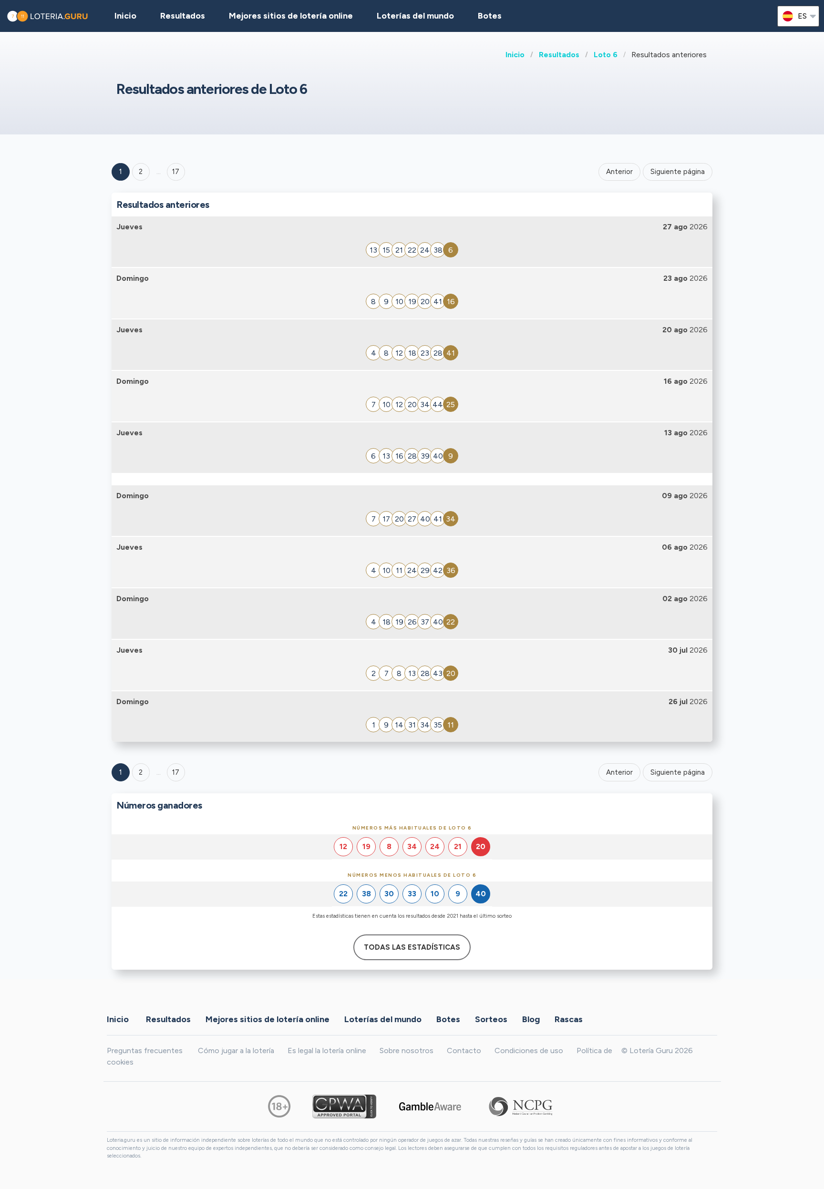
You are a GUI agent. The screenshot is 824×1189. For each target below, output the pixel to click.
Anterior (619, 171)
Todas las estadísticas (412, 947)
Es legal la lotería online (327, 1050)
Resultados (559, 54)
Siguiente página (677, 171)
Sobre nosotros (406, 1050)
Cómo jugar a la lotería (236, 1050)
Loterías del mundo (415, 15)
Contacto (464, 1050)
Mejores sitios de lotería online (291, 15)
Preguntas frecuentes (145, 1050)
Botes (490, 15)
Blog (531, 1019)
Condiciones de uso (528, 1050)
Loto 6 (606, 54)
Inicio (515, 54)
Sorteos (491, 1019)
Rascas (569, 1019)
